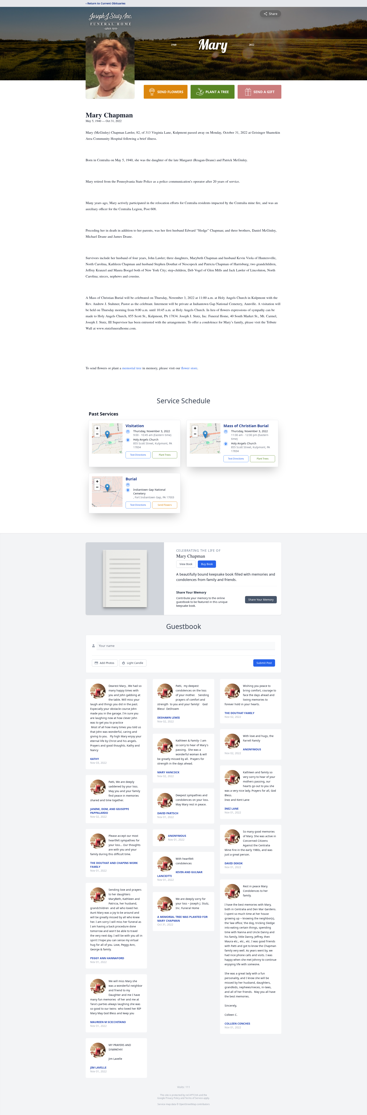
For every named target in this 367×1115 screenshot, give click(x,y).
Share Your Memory (261, 599)
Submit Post (264, 663)
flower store (189, 368)
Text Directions (138, 454)
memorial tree (131, 368)
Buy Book (207, 564)
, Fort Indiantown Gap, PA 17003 (153, 497)
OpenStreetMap (187, 1104)
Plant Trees (165, 454)
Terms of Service (194, 1098)
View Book (185, 564)
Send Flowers (165, 505)
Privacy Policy (173, 1098)
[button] (107, 434)
